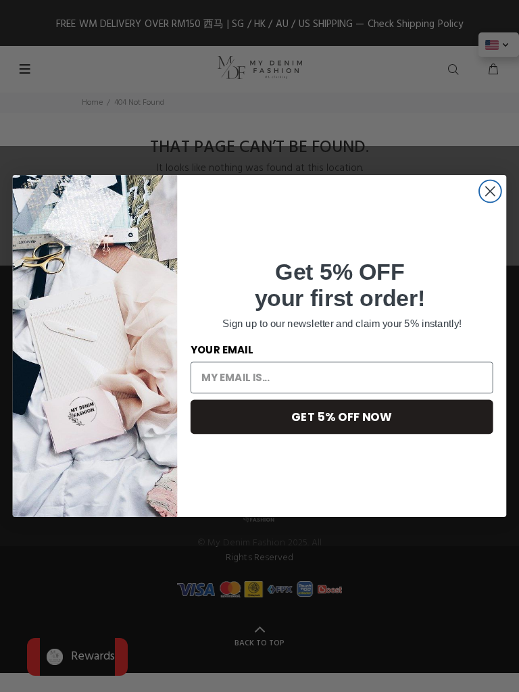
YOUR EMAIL (222, 350)
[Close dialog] (490, 191)
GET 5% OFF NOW (341, 416)
